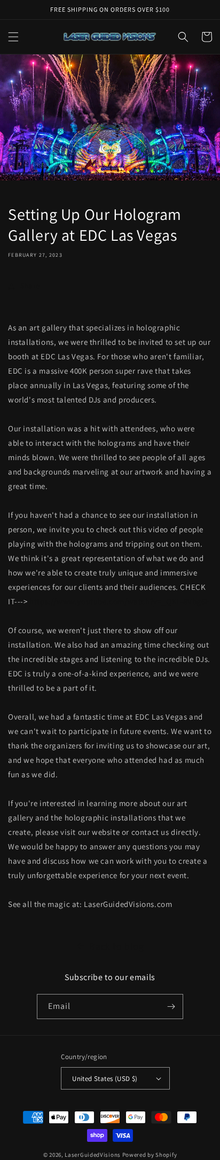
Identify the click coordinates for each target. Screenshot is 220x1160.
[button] (13, 37)
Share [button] (30, 285)
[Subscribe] (171, 1006)
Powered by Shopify (149, 1154)
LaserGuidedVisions (93, 1154)
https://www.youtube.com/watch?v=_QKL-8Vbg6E (119, 601)
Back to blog (116, 946)
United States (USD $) (104, 1078)
